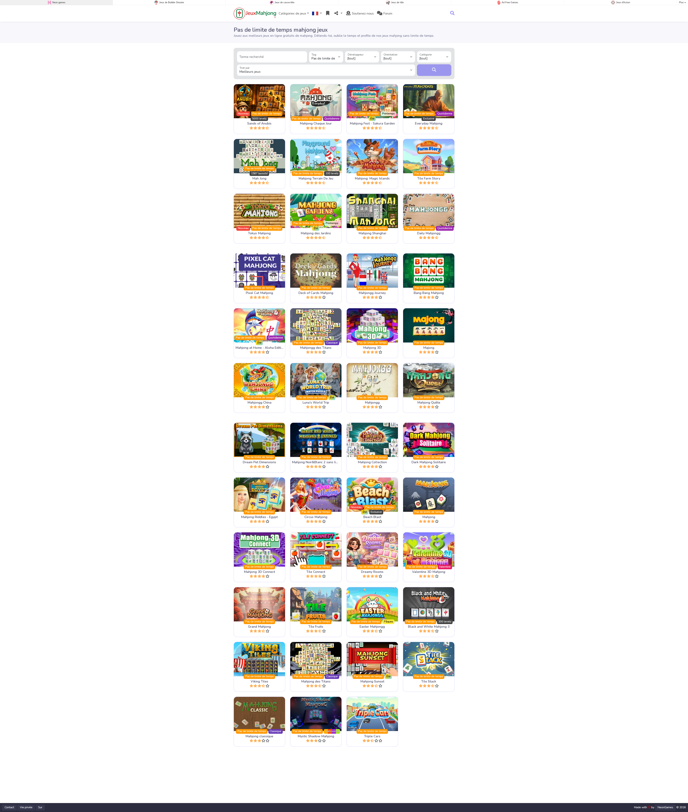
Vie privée (26, 807)
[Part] (338, 13)
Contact (9, 807)
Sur (40, 807)
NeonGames (665, 807)
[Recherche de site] (452, 13)
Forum (387, 13)
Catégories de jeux (292, 13)
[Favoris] (327, 13)
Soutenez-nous (362, 13)
